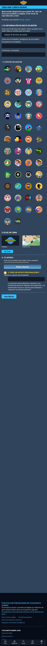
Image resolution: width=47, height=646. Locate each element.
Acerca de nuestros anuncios (12, 620)
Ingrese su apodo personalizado (16, 275)
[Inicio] (23, 3)
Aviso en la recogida (9, 617)
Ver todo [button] (7, 251)
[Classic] (10, 240)
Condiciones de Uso (25, 617)
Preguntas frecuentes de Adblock (13, 623)
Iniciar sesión (24, 20)
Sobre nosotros (7, 636)
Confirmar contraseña (10, 50)
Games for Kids (7, 633)
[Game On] (31, 240)
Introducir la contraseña (11, 42)
